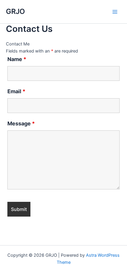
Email (16, 91)
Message (21, 123)
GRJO (15, 11)
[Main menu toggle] (115, 12)
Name (16, 59)
